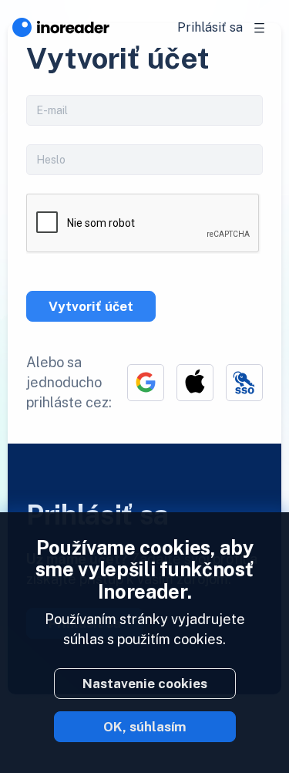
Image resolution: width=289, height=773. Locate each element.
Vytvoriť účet (91, 306)
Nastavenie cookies (144, 683)
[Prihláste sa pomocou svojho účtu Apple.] (194, 382)
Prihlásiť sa (210, 27)
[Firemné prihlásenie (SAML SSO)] (244, 382)
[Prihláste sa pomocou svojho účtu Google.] (145, 382)
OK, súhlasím (145, 726)
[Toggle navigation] (260, 28)
